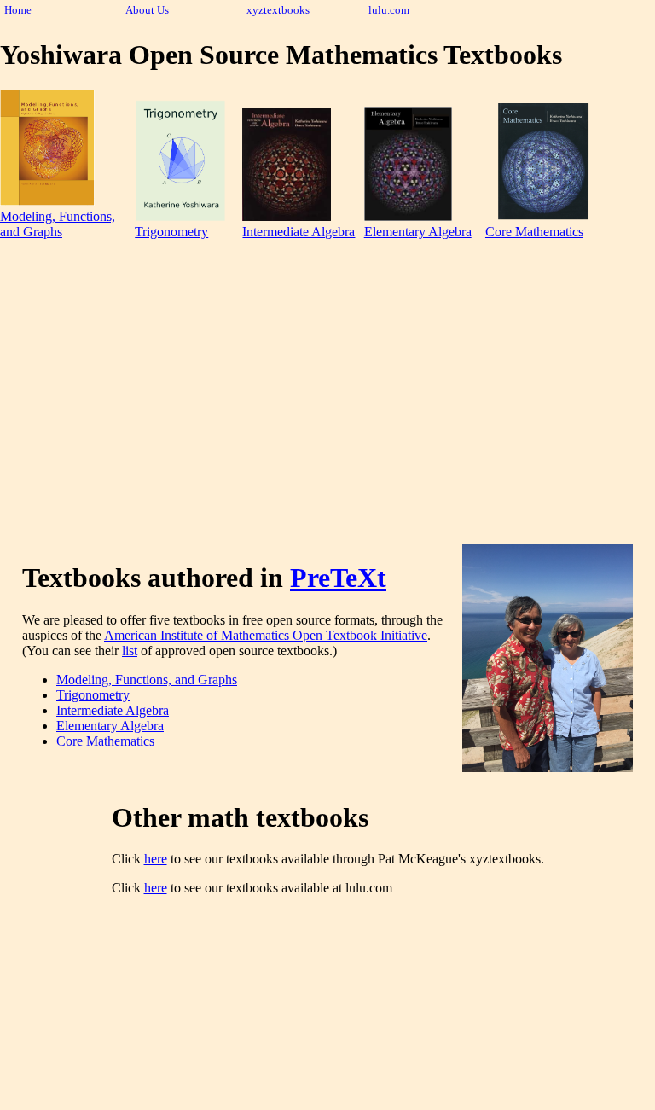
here (155, 858)
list (129, 650)
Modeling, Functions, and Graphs (57, 224)
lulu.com (388, 10)
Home (18, 10)
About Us (147, 10)
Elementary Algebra (418, 231)
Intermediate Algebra (298, 231)
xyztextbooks (278, 10)
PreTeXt (338, 577)
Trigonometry (171, 231)
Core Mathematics (534, 231)
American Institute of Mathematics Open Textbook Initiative (265, 635)
